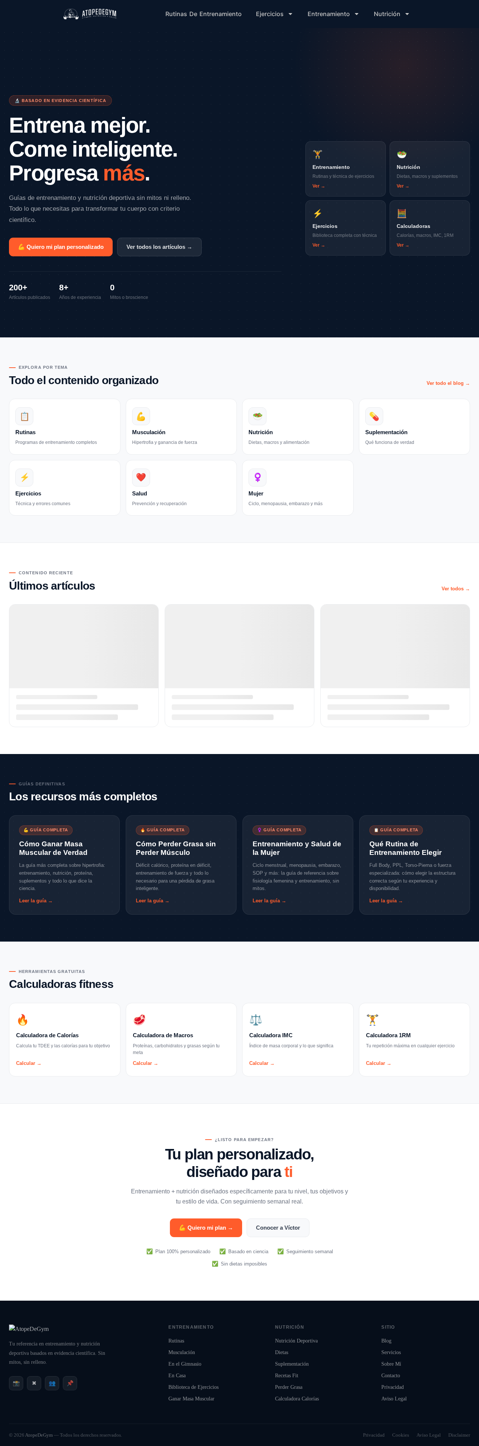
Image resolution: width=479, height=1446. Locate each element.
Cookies (400, 1435)
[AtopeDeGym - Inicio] (29, 1329)
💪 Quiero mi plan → (206, 1227)
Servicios (391, 1352)
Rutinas (176, 1341)
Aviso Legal (394, 1399)
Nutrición (387, 14)
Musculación (181, 1352)
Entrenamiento (329, 14)
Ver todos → (456, 588)
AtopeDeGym (39, 1435)
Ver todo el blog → (448, 383)
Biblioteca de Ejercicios (193, 1387)
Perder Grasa (288, 1387)
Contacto (390, 1375)
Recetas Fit (286, 1375)
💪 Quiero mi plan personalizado (61, 247)
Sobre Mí (391, 1364)
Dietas (281, 1352)
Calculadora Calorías (297, 1399)
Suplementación (292, 1364)
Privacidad (392, 1387)
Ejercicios (270, 14)
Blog (386, 1341)
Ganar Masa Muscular (191, 1399)
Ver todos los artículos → (159, 247)
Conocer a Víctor (278, 1227)
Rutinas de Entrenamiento (203, 14)
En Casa (177, 1375)
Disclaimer (459, 1435)
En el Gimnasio (184, 1364)
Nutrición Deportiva (296, 1341)
